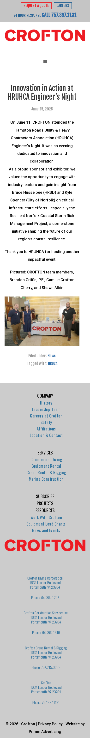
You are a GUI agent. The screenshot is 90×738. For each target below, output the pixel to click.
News (52, 355)
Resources (45, 510)
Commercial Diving (46, 459)
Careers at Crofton (46, 416)
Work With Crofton (46, 517)
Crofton (45, 35)
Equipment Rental (46, 466)
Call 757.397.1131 (59, 15)
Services (45, 452)
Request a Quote (36, 5)
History (46, 403)
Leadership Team (46, 409)
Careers (63, 5)
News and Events (46, 530)
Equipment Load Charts (46, 524)
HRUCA (52, 363)
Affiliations (46, 429)
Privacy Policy (50, 724)
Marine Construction (46, 479)
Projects (45, 503)
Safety (46, 422)
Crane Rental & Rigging (46, 472)
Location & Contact (46, 435)
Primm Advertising (45, 731)
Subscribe (45, 496)
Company (45, 396)
